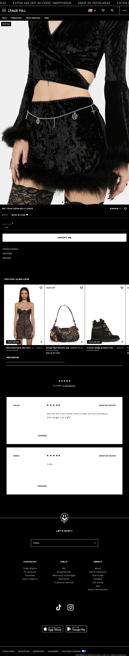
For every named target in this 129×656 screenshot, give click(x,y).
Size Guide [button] (7, 253)
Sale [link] (46, 18)
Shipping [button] (7, 258)
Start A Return (29, 579)
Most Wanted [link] (33, 18)
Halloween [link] (16, 18)
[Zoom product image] (64, 113)
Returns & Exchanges (63, 575)
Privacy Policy (9, 651)
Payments (63, 579)
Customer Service (63, 583)
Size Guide (97, 575)
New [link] (4, 18)
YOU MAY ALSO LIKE (16, 279)
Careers (98, 579)
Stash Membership (98, 590)
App (98, 586)
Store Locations (97, 572)
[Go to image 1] (62, 202)
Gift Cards (98, 583)
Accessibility (53, 651)
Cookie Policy (39, 651)
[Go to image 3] (66, 202)
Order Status (30, 568)
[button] (43, 3)
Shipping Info (64, 572)
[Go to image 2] (64, 202)
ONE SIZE (7, 225)
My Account (30, 572)
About (98, 568)
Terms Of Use (24, 651)
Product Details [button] (10, 249)
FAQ (64, 568)
